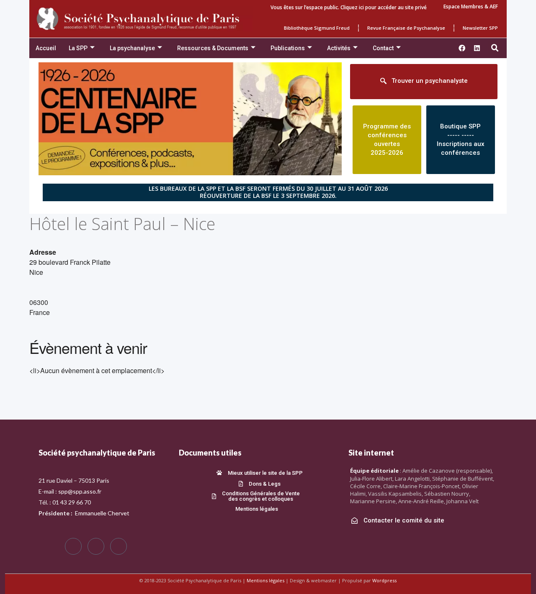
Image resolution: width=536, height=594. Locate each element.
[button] (495, 48)
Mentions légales (265, 580)
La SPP (78, 48)
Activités (338, 48)
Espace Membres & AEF (470, 6)
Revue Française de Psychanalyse (406, 28)
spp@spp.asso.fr (79, 491)
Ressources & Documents (212, 48)
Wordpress (384, 580)
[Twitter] (96, 546)
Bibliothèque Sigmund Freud (317, 28)
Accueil (46, 48)
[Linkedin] (477, 48)
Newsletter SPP (480, 28)
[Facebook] (73, 546)
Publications (288, 48)
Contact (383, 48)
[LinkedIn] (118, 546)
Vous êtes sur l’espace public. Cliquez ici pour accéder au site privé (349, 7)
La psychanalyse (132, 48)
